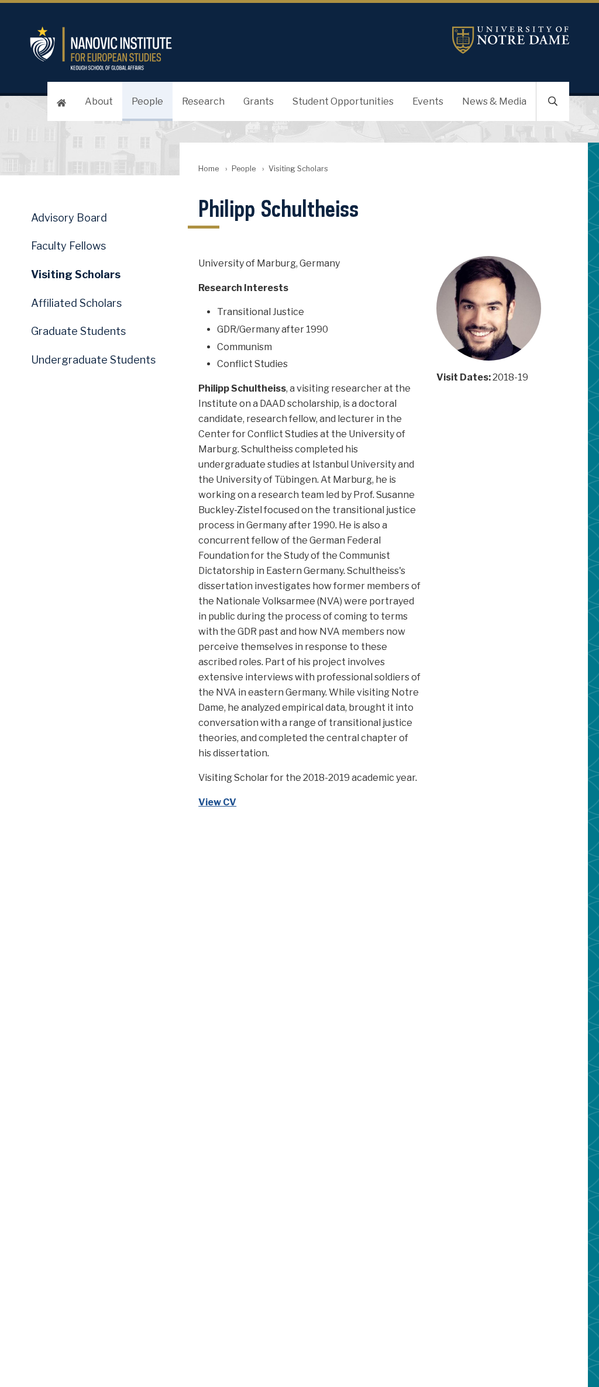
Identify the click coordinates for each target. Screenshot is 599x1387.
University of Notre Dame (510, 40)
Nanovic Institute (209, 48)
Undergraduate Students (93, 360)
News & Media (494, 101)
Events (427, 101)
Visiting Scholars (76, 274)
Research (203, 101)
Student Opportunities (343, 101)
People (147, 101)
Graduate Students (78, 331)
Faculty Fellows (68, 246)
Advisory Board (69, 218)
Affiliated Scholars (76, 303)
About (99, 101)
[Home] (61, 101)
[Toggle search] (552, 101)
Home (208, 168)
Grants (258, 101)
